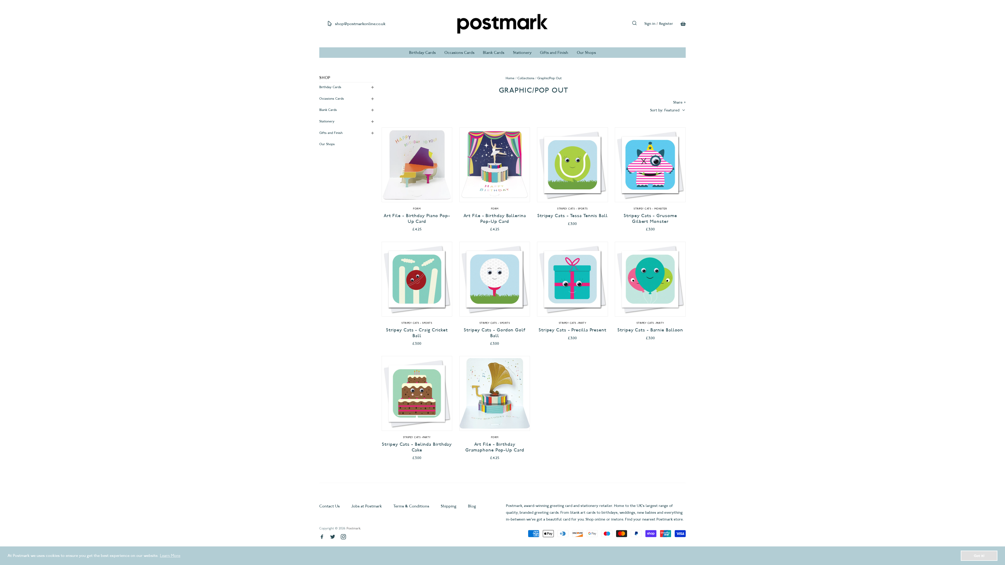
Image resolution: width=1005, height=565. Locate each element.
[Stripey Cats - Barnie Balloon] (650, 279)
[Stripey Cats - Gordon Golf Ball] (495, 279)
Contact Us (330, 506)
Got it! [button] (979, 555)
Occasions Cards (459, 52)
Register (666, 23)
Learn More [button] (170, 555)
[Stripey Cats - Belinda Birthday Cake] (417, 393)
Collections (525, 78)
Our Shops (586, 52)
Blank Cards (493, 52)
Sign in (649, 23)
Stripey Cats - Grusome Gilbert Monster (650, 218)
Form (417, 208)
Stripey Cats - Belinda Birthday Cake (417, 447)
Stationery (522, 52)
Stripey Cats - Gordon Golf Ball (494, 332)
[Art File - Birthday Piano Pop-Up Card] (417, 165)
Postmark (353, 528)
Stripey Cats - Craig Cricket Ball (417, 332)
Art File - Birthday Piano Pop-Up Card (417, 218)
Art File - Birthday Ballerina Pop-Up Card (495, 218)
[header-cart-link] (679, 23)
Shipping (448, 506)
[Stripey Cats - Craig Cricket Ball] (417, 279)
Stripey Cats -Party (573, 323)
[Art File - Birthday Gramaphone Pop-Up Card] (495, 393)
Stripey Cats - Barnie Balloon (650, 330)
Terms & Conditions (411, 506)
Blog (472, 506)
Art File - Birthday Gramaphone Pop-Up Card (494, 447)
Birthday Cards (422, 52)
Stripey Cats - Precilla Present (572, 330)
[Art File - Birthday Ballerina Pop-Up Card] (495, 165)
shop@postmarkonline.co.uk (360, 23)
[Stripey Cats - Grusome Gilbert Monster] (650, 165)
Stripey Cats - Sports (572, 208)
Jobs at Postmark (366, 506)
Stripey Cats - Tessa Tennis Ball (572, 215)
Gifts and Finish (554, 52)
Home (510, 78)
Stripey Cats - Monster (650, 208)
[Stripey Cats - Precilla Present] (572, 279)
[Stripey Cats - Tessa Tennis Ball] (572, 165)
